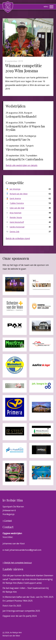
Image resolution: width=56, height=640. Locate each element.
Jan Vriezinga (15, 189)
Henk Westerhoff (17, 222)
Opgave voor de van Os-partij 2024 (19, 615)
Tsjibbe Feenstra (17, 203)
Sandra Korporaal (17, 227)
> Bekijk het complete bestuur (17, 562)
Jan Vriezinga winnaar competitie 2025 (21, 610)
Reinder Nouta (16, 217)
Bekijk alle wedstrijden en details (21, 165)
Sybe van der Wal (17, 208)
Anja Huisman (15, 212)
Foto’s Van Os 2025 (12, 605)
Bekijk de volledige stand (18, 238)
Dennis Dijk (14, 231)
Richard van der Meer (19, 193)
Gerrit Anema (15, 198)
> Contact (7, 520)
